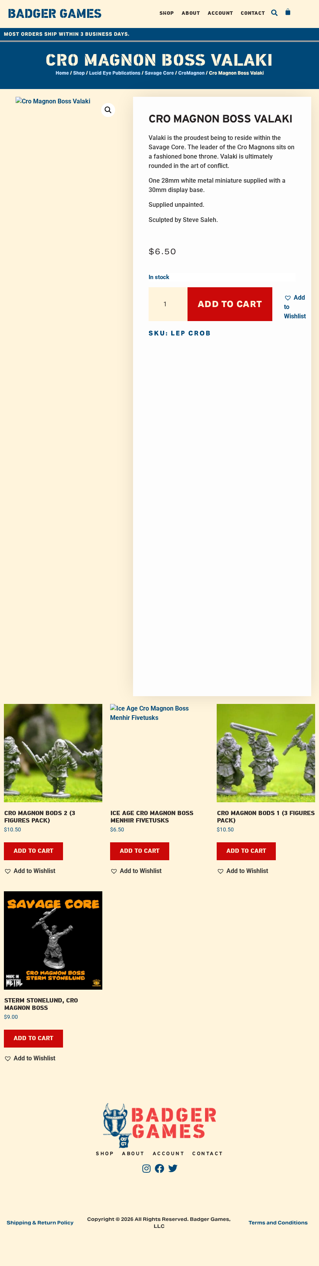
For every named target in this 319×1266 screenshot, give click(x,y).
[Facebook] (159, 1168)
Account (220, 13)
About (191, 13)
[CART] (288, 12)
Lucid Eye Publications (114, 73)
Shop (167, 13)
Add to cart (230, 304)
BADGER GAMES (55, 14)
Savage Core (159, 73)
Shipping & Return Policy (40, 1223)
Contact (253, 13)
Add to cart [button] (33, 851)
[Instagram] (146, 1168)
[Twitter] (172, 1168)
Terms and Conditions (278, 1223)
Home (62, 73)
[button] (274, 13)
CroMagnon (191, 73)
